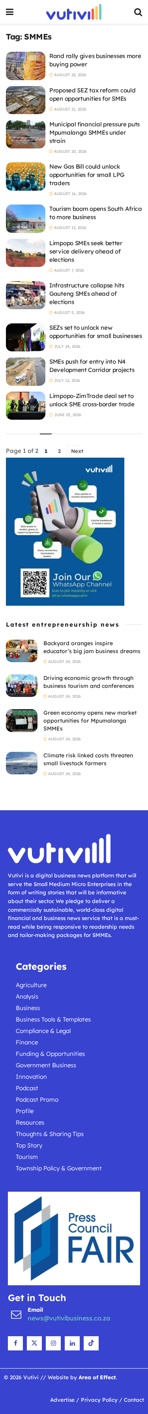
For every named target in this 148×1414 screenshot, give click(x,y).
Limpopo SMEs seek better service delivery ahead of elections (85, 251)
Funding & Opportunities (50, 1053)
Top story (29, 1145)
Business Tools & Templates (53, 1019)
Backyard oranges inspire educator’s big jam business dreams (92, 647)
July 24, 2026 (67, 346)
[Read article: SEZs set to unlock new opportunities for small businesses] (25, 337)
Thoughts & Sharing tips (50, 1134)
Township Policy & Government (59, 1168)
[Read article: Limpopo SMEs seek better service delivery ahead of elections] (25, 253)
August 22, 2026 (69, 74)
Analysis (27, 996)
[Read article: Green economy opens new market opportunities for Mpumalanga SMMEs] (21, 720)
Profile (25, 1111)
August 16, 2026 (70, 193)
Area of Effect (97, 1377)
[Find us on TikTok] (91, 1343)
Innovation (31, 1076)
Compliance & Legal (43, 1031)
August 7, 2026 (68, 270)
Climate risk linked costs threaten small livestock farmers (88, 759)
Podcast (27, 1088)
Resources (30, 1122)
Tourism (27, 1156)
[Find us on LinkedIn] (72, 1343)
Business (28, 1008)
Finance (27, 1042)
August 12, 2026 (69, 227)
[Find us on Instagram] (53, 1343)
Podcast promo (37, 1099)
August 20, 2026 (70, 151)
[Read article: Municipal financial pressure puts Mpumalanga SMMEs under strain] (25, 134)
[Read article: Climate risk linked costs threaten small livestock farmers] (21, 763)
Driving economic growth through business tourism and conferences (88, 681)
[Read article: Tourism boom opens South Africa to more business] (25, 219)
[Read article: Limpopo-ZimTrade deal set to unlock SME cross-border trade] (25, 406)
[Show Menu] (9, 12)
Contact (134, 1399)
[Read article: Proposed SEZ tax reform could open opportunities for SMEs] (25, 100)
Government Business (46, 1065)
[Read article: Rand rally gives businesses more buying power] (25, 66)
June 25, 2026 (67, 414)
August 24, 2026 (64, 661)
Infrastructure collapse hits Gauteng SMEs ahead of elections (86, 294)
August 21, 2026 (69, 109)
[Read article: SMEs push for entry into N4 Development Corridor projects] (25, 371)
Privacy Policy (99, 1399)
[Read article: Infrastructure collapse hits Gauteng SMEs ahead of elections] (25, 295)
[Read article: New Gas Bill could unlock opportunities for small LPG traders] (25, 176)
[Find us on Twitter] (34, 1343)
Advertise (62, 1399)
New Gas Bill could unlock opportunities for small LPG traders (86, 175)
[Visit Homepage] (73, 12)
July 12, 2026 (66, 380)
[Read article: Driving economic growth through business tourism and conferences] (21, 685)
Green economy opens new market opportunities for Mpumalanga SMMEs (90, 720)
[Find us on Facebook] (15, 1343)
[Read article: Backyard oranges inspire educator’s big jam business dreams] (21, 651)
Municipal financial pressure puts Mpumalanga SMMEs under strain (94, 132)
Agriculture (31, 985)
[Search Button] (138, 12)
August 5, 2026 (69, 312)
